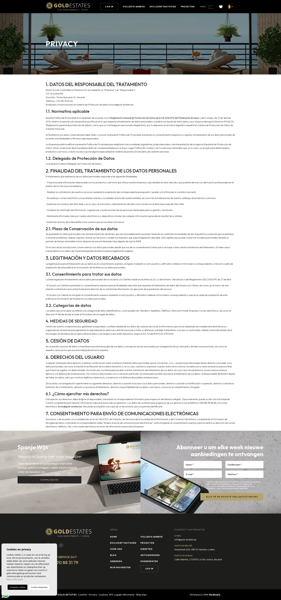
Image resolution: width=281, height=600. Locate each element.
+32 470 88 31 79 (62, 562)
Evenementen (149, 561)
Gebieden (116, 561)
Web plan (141, 594)
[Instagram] (61, 545)
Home (113, 536)
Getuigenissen (150, 555)
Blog (113, 555)
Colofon (82, 594)
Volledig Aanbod (134, 6)
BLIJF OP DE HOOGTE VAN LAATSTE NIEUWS (232, 496)
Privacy (93, 594)
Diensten (146, 549)
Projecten (188, 6)
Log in (109, 6)
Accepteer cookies (17, 587)
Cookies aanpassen (39, 587)
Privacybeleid (212, 486)
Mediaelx (215, 594)
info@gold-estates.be (185, 539)
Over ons (116, 549)
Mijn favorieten (120, 567)
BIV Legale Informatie (121, 594)
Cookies (103, 594)
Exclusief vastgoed (163, 6)
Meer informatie (15, 579)
